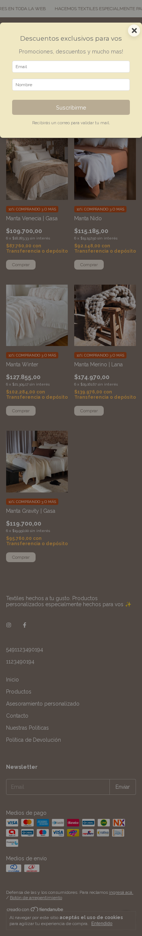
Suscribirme (71, 107)
